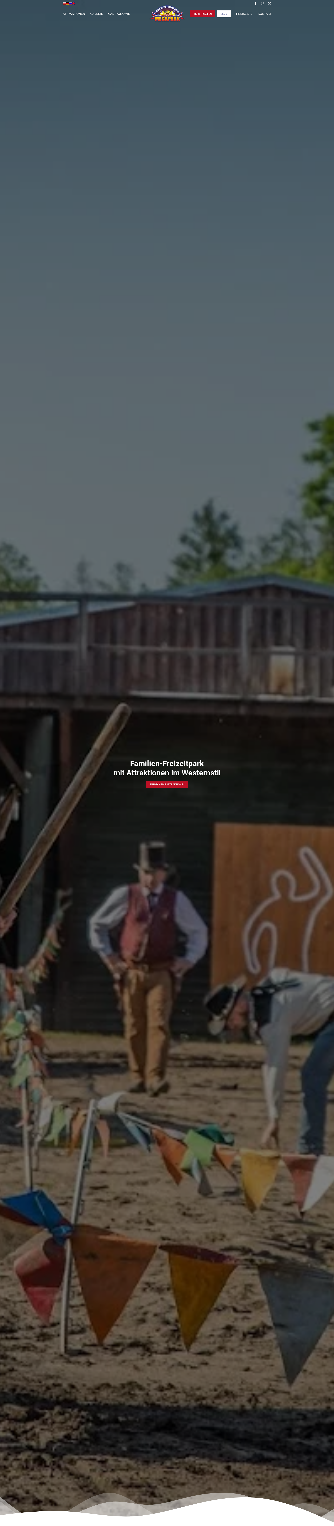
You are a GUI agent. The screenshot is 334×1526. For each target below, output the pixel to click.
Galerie (96, 13)
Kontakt (264, 13)
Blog (224, 14)
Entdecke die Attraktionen (167, 784)
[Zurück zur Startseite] (167, 14)
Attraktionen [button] (74, 13)
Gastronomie (119, 13)
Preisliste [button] (244, 13)
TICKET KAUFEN (203, 14)
